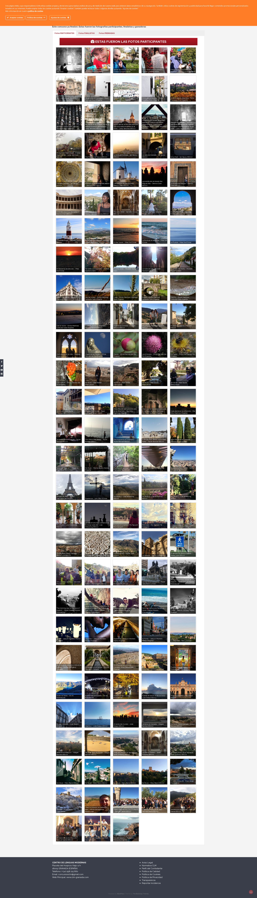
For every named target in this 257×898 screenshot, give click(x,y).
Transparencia (148, 880)
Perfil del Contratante (152, 868)
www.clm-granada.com (77, 877)
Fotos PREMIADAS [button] (107, 33)
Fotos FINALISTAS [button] (87, 33)
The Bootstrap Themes (141, 894)
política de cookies (35, 11)
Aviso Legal (147, 862)
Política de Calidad (151, 871)
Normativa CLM (149, 865)
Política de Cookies (151, 874)
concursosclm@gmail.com (70, 874)
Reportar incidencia (151, 883)
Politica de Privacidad (152, 877)
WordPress (120, 894)
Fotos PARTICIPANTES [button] (64, 33)
